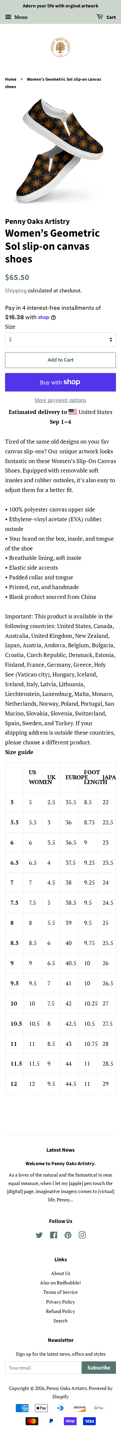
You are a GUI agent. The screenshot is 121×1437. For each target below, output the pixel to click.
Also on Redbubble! (60, 1282)
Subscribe (98, 1367)
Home (10, 79)
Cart (111, 17)
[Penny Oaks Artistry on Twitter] (39, 1236)
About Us (60, 1273)
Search (60, 1320)
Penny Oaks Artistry (66, 1388)
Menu (20, 17)
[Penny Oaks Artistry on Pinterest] (68, 1236)
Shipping (16, 290)
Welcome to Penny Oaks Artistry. (60, 1163)
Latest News (60, 1150)
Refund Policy (60, 1311)
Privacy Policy (60, 1302)
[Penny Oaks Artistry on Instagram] (82, 1236)
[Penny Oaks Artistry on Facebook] (53, 1236)
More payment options (60, 400)
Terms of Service (60, 1292)
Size (10, 326)
